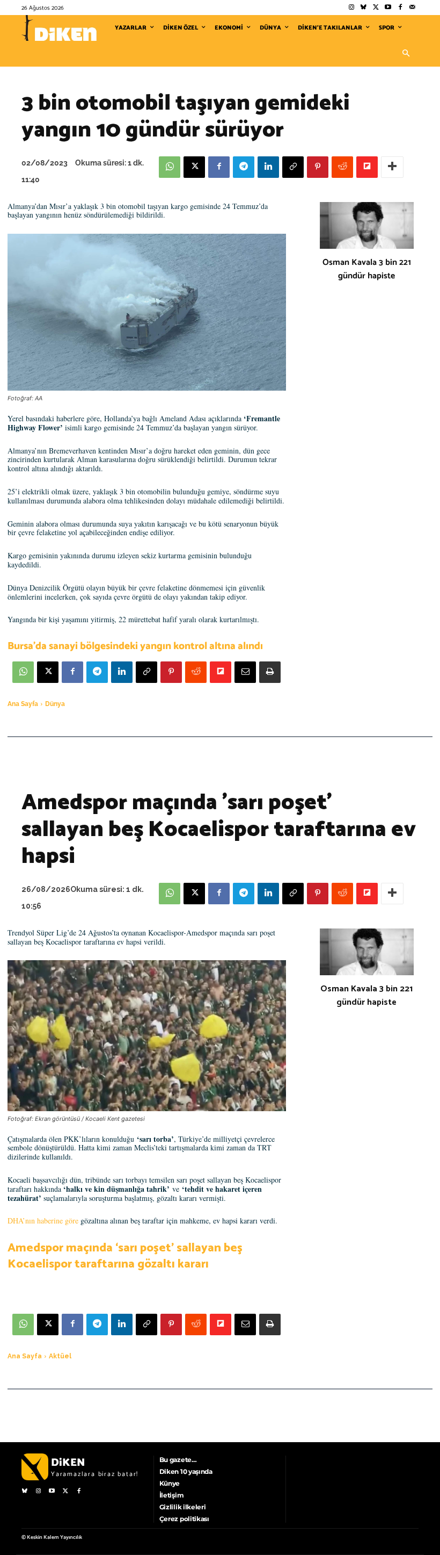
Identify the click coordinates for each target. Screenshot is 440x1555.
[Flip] (367, 167)
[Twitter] (376, 8)
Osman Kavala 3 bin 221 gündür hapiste (366, 269)
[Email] (245, 672)
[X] (194, 167)
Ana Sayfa (23, 704)
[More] (392, 167)
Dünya (55, 704)
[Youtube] (388, 8)
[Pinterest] (317, 167)
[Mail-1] (412, 8)
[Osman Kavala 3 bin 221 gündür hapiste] (367, 225)
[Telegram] (243, 167)
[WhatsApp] (169, 167)
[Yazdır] (270, 672)
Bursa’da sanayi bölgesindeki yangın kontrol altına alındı (135, 646)
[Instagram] (351, 8)
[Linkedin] (268, 167)
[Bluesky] (363, 8)
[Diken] (59, 28)
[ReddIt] (342, 167)
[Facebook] (400, 8)
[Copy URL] (293, 167)
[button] (406, 54)
